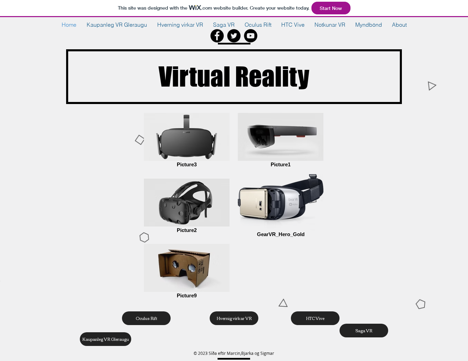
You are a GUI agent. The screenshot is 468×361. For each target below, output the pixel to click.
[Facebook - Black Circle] (217, 35)
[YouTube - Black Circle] (250, 35)
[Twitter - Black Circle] (234, 35)
